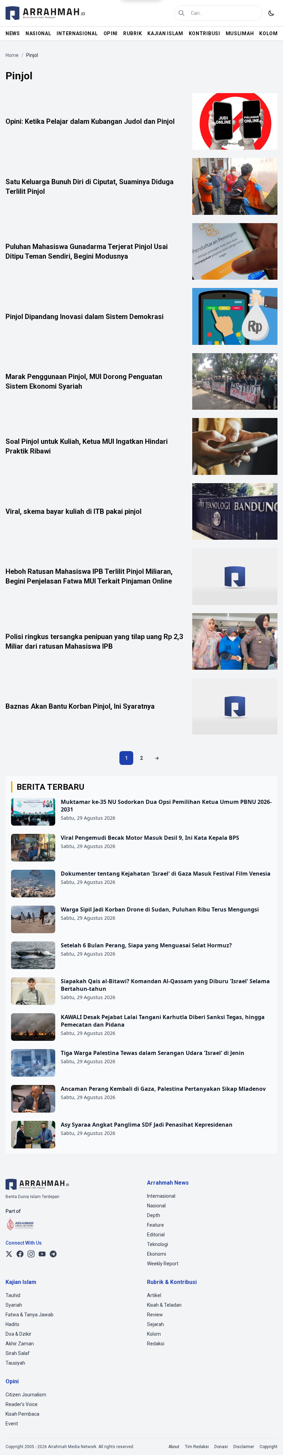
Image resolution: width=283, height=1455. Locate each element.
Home (12, 55)
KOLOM (268, 33)
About (173, 1446)
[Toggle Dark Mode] (271, 13)
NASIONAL (38, 33)
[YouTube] (42, 1253)
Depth (153, 1215)
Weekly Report (162, 1263)
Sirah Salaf (18, 1353)
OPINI (111, 33)
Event (12, 1423)
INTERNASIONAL (77, 33)
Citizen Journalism (26, 1394)
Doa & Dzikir (18, 1334)
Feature (155, 1225)
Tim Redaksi (197, 1446)
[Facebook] (20, 1253)
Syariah (14, 1305)
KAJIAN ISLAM (165, 33)
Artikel (154, 1295)
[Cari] (181, 13)
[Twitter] (9, 1253)
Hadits (12, 1324)
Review (155, 1314)
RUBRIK (132, 33)
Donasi (221, 1446)
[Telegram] (53, 1253)
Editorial (156, 1234)
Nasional (156, 1205)
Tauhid (13, 1295)
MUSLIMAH (240, 33)
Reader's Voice (22, 1404)
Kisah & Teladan (164, 1305)
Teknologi (157, 1244)
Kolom (154, 1334)
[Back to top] (268, 1440)
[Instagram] (31, 1253)
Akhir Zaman (20, 1343)
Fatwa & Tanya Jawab (29, 1314)
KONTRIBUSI (204, 33)
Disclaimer (243, 1446)
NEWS (13, 33)
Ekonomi (156, 1254)
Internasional (161, 1196)
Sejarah (155, 1324)
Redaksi (155, 1343)
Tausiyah (15, 1363)
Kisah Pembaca (22, 1414)
